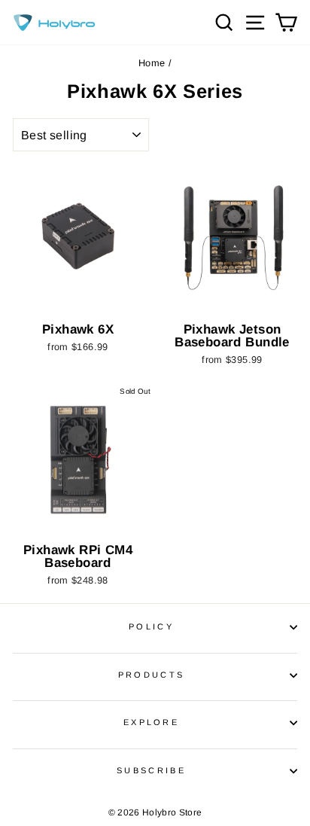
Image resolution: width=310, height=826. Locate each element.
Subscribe (151, 770)
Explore (151, 722)
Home (151, 63)
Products (151, 674)
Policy (151, 626)
